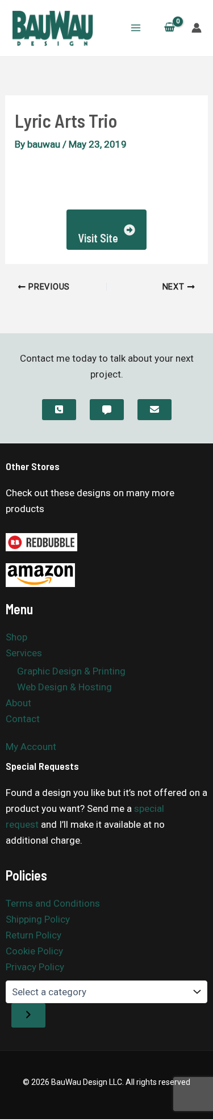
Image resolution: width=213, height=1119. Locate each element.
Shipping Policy (38, 919)
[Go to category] (28, 1015)
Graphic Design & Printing (71, 671)
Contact (23, 718)
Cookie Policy (34, 951)
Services (24, 653)
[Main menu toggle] (135, 27)
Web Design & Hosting (64, 687)
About (18, 703)
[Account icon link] (196, 28)
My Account (31, 746)
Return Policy (33, 935)
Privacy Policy (35, 967)
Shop (16, 637)
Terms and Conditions (53, 903)
